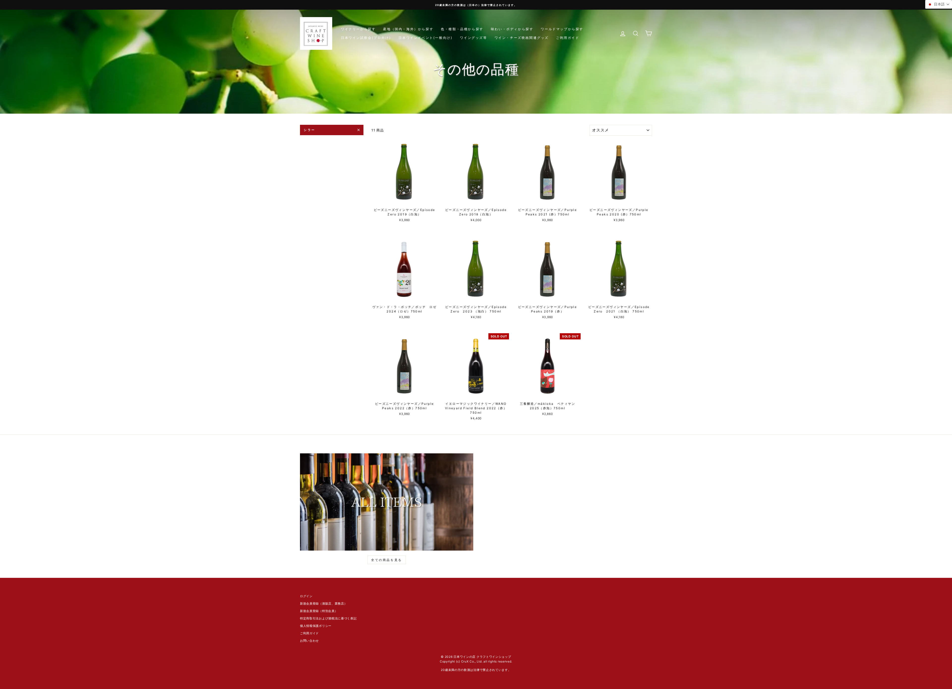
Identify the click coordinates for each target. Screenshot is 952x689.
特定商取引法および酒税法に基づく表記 (328, 618)
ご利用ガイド (567, 38)
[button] (938, 4)
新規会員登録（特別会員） (319, 611)
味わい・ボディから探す (512, 29)
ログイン (306, 596)
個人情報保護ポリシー (315, 626)
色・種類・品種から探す (462, 29)
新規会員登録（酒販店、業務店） (323, 603)
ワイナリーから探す (358, 29)
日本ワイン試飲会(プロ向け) (366, 38)
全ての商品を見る (386, 560)
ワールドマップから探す (562, 29)
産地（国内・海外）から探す (408, 29)
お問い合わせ (309, 640)
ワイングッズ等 (473, 38)
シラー (309, 130)
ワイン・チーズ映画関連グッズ (522, 38)
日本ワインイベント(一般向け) (425, 38)
